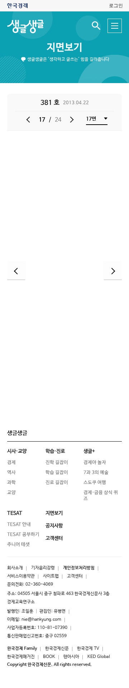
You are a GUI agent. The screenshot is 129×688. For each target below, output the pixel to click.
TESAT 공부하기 (23, 534)
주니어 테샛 (18, 544)
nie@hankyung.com (41, 619)
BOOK (49, 656)
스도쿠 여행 (94, 482)
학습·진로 (55, 451)
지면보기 (64, 47)
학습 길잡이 (57, 472)
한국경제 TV (88, 648)
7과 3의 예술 (96, 472)
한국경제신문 (57, 648)
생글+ (89, 451)
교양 (11, 492)
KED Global (98, 656)
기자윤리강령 (43, 568)
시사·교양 (17, 451)
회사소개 (15, 568)
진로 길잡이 (57, 482)
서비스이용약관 (21, 576)
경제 (11, 462)
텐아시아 (71, 656)
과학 (11, 482)
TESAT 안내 (19, 524)
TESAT (14, 513)
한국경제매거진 (21, 656)
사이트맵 (51, 576)
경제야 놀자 (94, 462)
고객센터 (75, 576)
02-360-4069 (39, 584)
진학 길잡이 (57, 462)
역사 (11, 472)
